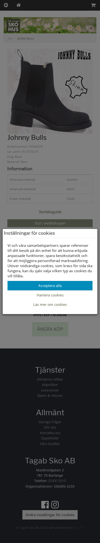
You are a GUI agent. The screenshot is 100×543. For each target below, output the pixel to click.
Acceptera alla (50, 285)
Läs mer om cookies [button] (50, 304)
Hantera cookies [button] (50, 295)
